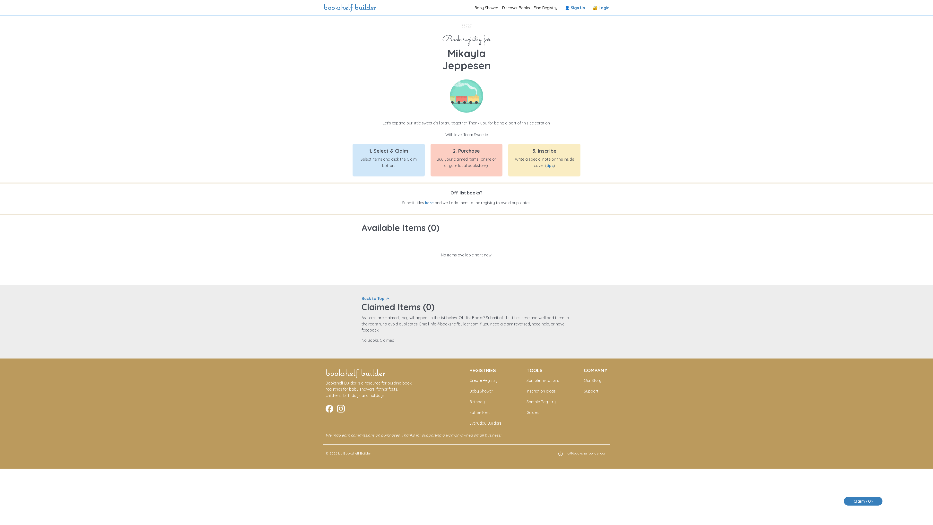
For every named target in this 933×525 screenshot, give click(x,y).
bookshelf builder (351, 8)
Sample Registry (541, 401)
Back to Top (373, 298)
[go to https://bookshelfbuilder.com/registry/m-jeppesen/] (466, 95)
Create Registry (483, 380)
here (429, 202)
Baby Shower (486, 7)
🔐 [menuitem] (601, 7)
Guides (533, 412)
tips (549, 165)
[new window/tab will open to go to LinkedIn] (341, 408)
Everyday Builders (485, 423)
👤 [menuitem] (575, 7)
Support (591, 391)
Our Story (592, 380)
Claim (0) (863, 501)
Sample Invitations (543, 380)
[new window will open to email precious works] (329, 408)
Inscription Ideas (541, 391)
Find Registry (545, 7)
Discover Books (516, 7)
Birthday (477, 401)
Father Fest (479, 412)
